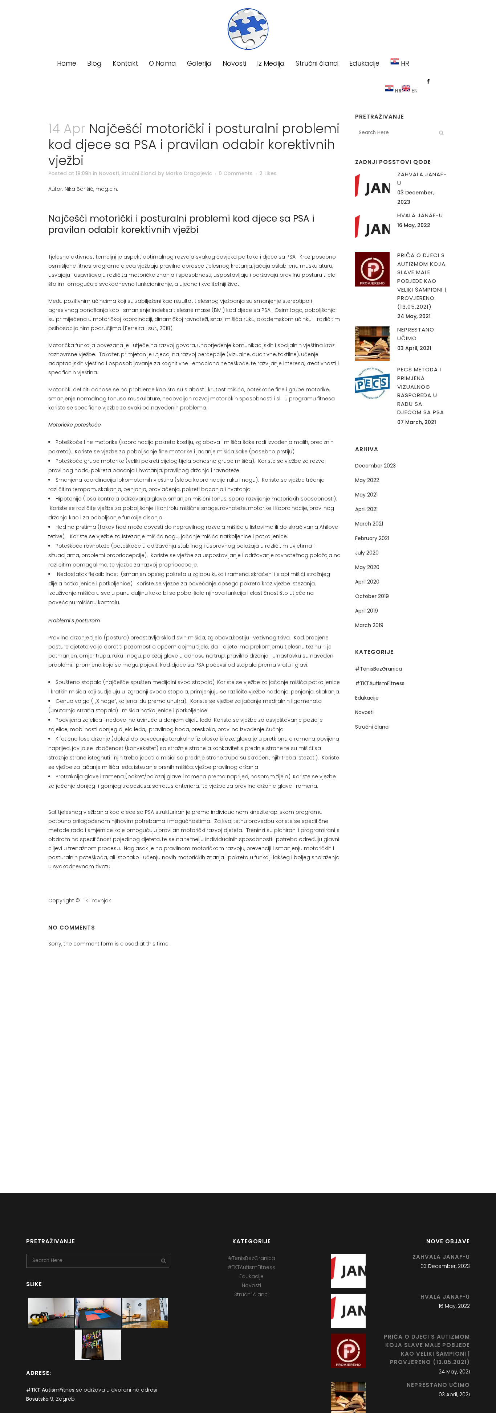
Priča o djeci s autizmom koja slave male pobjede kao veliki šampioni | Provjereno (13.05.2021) (422, 280)
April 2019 (366, 610)
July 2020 (367, 552)
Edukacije (367, 697)
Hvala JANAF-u (420, 215)
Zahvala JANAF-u (441, 1257)
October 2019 (372, 596)
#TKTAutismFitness (379, 683)
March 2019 (369, 625)
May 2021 (366, 494)
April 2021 (366, 509)
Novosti (109, 173)
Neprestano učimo (438, 1385)
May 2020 (367, 567)
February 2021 (372, 538)
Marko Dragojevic (189, 173)
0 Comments (236, 173)
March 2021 (369, 523)
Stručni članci (138, 173)
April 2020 (367, 581)
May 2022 (367, 480)
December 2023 (375, 465)
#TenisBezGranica (378, 668)
